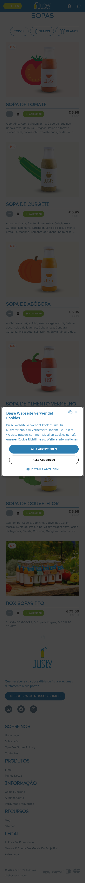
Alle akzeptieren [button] (44, 449)
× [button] (76, 412)
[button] (42, 469)
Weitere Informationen (62, 439)
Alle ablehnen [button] (44, 460)
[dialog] (42, 441)
